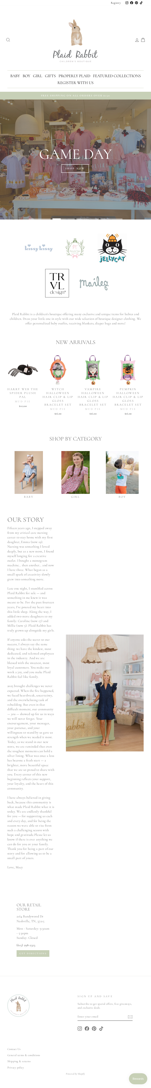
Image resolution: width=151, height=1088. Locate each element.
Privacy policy (15, 1067)
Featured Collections (117, 75)
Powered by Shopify (75, 1073)
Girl (37, 75)
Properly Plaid (74, 75)
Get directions (33, 953)
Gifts (50, 75)
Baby (15, 75)
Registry (116, 2)
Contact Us (14, 1049)
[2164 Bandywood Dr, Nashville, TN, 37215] (75, 930)
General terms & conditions (23, 1055)
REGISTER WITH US (75, 82)
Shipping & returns (19, 1061)
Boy (26, 75)
